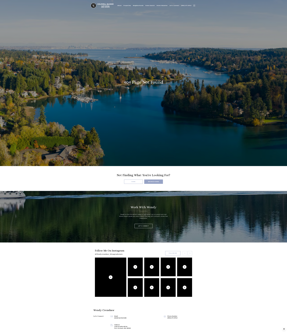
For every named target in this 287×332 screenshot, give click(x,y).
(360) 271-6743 (172, 318)
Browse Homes (153, 181)
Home (133, 181)
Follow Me (173, 253)
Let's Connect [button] (143, 226)
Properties (127, 5)
